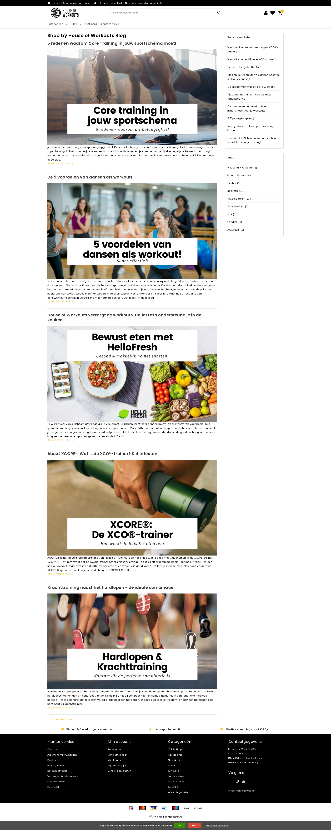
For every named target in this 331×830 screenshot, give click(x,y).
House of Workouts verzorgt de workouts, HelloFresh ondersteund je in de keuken (124, 317)
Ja (180, 825)
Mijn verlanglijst (117, 765)
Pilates (234, 183)
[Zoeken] (219, 12)
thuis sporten (239, 198)
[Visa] (154, 809)
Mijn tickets (114, 760)
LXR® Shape (175, 749)
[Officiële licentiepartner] (165, 816)
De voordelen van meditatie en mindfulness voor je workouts (247, 108)
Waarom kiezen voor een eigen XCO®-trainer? (253, 49)
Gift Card (173, 770)
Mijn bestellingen (118, 754)
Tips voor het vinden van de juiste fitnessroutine (249, 96)
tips (232, 214)
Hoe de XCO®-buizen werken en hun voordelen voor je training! (251, 140)
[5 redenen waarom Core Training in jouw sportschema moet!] (132, 97)
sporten (236, 190)
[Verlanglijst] (272, 12)
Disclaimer (53, 760)
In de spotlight (176, 781)
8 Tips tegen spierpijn (241, 118)
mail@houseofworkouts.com (247, 758)
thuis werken (238, 206)
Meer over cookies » (217, 825)
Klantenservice (56, 781)
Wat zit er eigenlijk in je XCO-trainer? (251, 59)
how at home (239, 175)
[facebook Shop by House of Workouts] (231, 781)
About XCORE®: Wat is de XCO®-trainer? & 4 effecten (102, 453)
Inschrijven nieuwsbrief (241, 790)
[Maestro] (176, 809)
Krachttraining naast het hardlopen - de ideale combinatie (110, 587)
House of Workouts (242, 167)
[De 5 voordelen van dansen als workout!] (132, 230)
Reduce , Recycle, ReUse (243, 67)
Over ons (52, 749)
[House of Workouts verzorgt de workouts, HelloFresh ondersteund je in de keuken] (132, 373)
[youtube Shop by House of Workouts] (243, 781)
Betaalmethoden (57, 770)
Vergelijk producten (119, 770)
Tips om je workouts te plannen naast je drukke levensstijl (253, 77)
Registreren (115, 749)
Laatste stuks (176, 776)
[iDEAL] (132, 809)
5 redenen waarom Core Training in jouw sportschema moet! (112, 43)
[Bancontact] (165, 809)
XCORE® (235, 229)
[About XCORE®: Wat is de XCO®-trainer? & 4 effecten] (132, 507)
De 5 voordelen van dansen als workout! (89, 177)
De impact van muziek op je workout (251, 86)
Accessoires (175, 754)
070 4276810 (238, 753)
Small (171, 765)
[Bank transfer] (188, 809)
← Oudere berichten (60, 719)
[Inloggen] (266, 12)
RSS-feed (53, 786)
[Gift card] (199, 809)
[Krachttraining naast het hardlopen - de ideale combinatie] (132, 641)
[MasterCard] (143, 809)
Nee (194, 825)
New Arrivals (175, 760)
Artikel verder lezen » (60, 163)
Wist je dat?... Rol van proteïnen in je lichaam (251, 128)
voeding (234, 222)
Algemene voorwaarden (62, 754)
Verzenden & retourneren (62, 776)
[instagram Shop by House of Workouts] (237, 781)
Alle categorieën (178, 792)
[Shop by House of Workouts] (64, 12)
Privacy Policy (55, 765)
